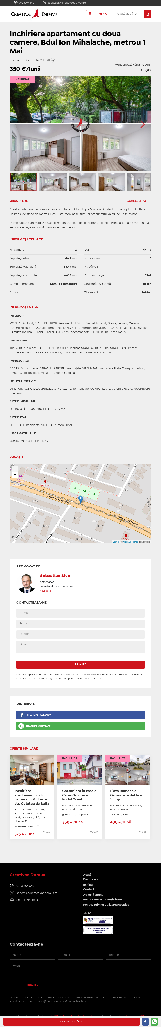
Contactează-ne (139, 200)
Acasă (87, 875)
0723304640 (26, 3)
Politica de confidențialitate (102, 900)
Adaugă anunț (93, 895)
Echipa (88, 885)
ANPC (87, 913)
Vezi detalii (46, 591)
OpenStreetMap (130, 541)
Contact (88, 889)
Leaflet (116, 541)
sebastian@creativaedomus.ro (66, 3)
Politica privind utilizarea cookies (106, 905)
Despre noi (90, 879)
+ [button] (15, 468)
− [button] (15, 474)
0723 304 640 (25, 886)
